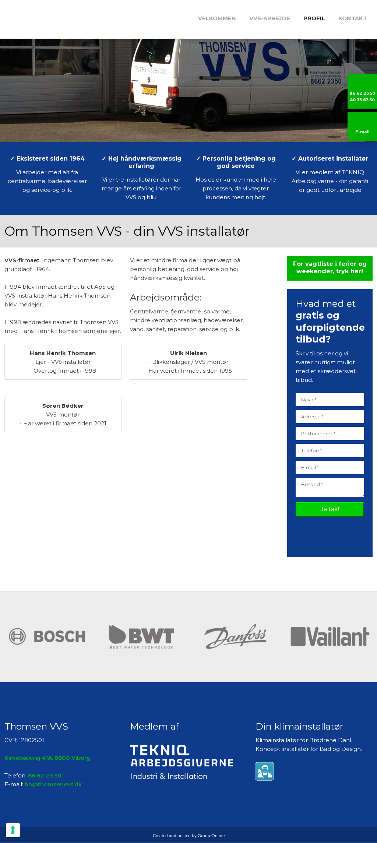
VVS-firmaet (21, 260)
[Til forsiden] (44, 17)
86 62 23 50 (44, 775)
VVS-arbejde (269, 18)
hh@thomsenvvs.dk (53, 784)
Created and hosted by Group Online (189, 835)
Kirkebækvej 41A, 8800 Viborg (47, 757)
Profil (314, 18)
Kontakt (352, 18)
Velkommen (217, 18)
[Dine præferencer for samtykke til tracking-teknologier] (13, 830)
